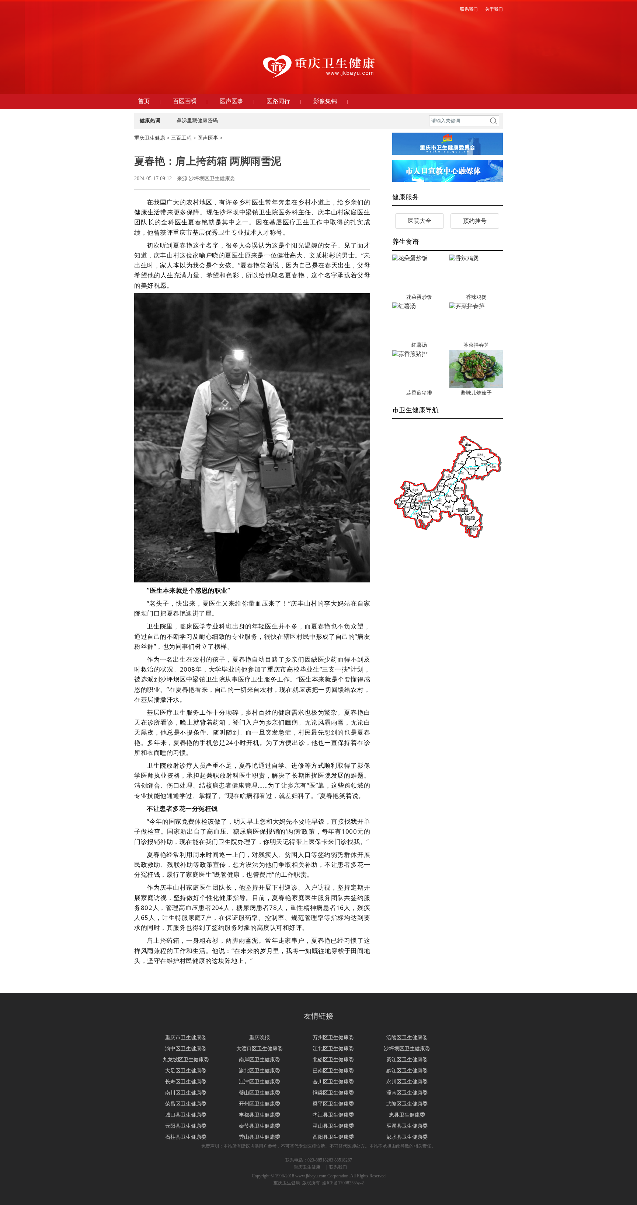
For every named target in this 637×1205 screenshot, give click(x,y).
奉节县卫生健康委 (259, 1126)
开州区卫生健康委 (259, 1104)
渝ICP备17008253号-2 (343, 1182)
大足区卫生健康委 (185, 1070)
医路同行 (278, 101)
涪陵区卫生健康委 (407, 1037)
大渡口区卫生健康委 (259, 1048)
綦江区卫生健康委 (407, 1059)
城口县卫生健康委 (185, 1115)
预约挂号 (475, 221)
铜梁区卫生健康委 (333, 1093)
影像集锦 (325, 101)
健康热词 (150, 120)
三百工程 (181, 138)
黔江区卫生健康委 (407, 1070)
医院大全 (419, 221)
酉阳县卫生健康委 (333, 1137)
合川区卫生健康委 (333, 1082)
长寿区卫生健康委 (185, 1082)
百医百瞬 (184, 101)
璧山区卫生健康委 (259, 1093)
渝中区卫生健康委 (185, 1048)
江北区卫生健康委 (333, 1048)
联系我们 (338, 1167)
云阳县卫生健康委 (185, 1126)
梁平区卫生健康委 (333, 1104)
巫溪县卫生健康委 (407, 1126)
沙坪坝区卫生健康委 (407, 1048)
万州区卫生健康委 (333, 1037)
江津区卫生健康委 (259, 1082)
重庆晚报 (259, 1037)
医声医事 (231, 101)
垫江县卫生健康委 (333, 1115)
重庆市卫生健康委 (185, 1037)
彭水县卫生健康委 (407, 1137)
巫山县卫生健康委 (333, 1126)
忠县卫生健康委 (407, 1115)
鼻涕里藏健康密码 (197, 120)
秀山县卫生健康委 (259, 1137)
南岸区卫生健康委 (259, 1059)
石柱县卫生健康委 (185, 1137)
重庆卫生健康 (149, 138)
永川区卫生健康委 (407, 1082)
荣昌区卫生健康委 (185, 1104)
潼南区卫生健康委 (407, 1093)
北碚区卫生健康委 (333, 1059)
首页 (144, 101)
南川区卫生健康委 (185, 1093)
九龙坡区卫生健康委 (186, 1059)
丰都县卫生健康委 (259, 1115)
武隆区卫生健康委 (407, 1104)
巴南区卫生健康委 (333, 1070)
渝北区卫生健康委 (259, 1070)
